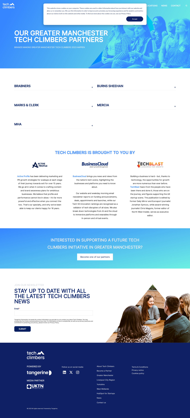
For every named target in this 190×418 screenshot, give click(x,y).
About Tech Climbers (105, 366)
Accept (134, 19)
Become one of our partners (95, 257)
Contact (176, 6)
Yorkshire (101, 384)
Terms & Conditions (140, 367)
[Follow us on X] (71, 372)
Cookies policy (138, 373)
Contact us (101, 402)
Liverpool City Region (106, 380)
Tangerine (54, 408)
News (164, 6)
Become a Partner (104, 371)
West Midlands (103, 389)
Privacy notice (138, 370)
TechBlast (134, 187)
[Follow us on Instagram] (77, 372)
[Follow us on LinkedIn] (64, 372)
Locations (151, 6)
